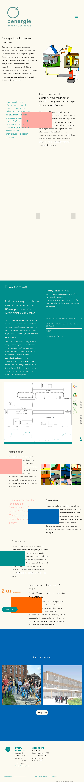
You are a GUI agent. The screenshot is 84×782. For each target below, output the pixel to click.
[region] (42, 685)
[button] (38, 216)
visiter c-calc (10, 609)
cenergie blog (42, 713)
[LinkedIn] (7, 749)
